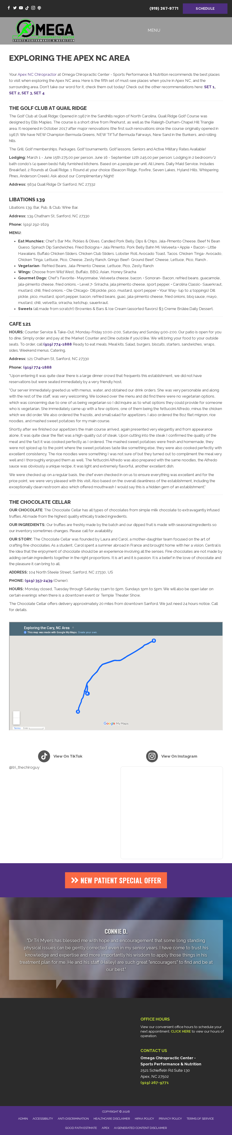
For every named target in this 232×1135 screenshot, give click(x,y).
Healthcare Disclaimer (112, 1118)
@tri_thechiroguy (24, 767)
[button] (116, 880)
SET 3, (27, 93)
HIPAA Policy (144, 1118)
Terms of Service (200, 1118)
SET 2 (14, 93)
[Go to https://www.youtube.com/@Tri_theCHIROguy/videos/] (21, 8)
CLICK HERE (181, 1031)
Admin (23, 1118)
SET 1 (209, 87)
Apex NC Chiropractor (37, 74)
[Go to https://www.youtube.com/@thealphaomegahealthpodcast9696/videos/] (39, 8)
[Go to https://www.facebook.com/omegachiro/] (9, 8)
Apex (105, 1128)
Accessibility (43, 1118)
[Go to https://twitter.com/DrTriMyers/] (15, 8)
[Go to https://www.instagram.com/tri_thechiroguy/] (33, 8)
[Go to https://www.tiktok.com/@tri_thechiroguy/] (27, 8)
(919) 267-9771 (164, 8)
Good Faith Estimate (81, 1128)
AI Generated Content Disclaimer (140, 1128)
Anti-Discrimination (73, 1118)
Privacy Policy (170, 1118)
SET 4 (39, 93)
